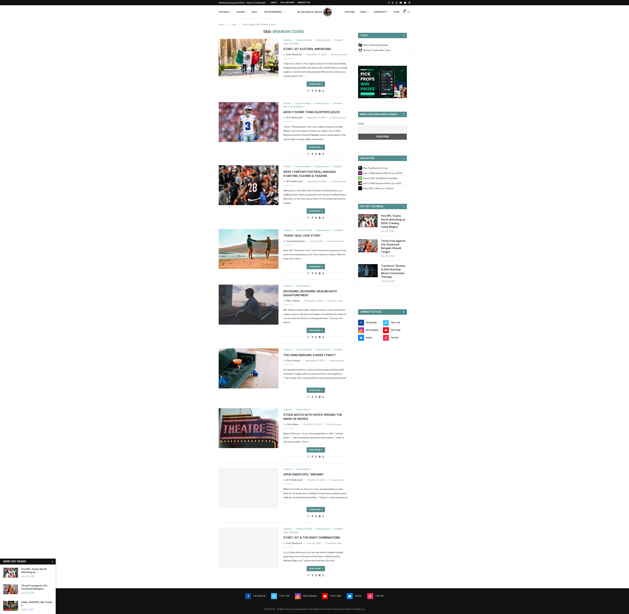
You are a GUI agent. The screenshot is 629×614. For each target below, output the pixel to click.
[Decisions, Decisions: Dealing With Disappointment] (248, 305)
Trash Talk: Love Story (302, 235)
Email (360, 123)
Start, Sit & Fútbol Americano (307, 49)
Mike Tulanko (293, 300)
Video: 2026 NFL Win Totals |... (36, 604)
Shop (397, 12)
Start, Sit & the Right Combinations (311, 537)
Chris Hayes (292, 424)
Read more (315, 84)
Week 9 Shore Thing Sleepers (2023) (311, 112)
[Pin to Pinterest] (320, 90)
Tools (363, 12)
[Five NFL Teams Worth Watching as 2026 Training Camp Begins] (368, 220)
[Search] (408, 12)
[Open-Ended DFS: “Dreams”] (248, 488)
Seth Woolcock (294, 54)
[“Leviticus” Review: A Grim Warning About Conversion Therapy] (368, 270)
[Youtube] (401, 2)
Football (224, 12)
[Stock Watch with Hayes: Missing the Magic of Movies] (248, 428)
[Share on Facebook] (312, 90)
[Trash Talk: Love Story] (248, 249)
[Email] (405, 2)
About (274, 2)
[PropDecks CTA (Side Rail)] (382, 67)
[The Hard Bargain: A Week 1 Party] (248, 368)
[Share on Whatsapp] (323, 90)
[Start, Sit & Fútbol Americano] (248, 59)
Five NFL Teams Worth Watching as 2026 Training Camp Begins (393, 221)
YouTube (350, 12)
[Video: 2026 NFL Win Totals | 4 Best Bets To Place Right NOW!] (10, 606)
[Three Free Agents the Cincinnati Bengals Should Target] (368, 245)
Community (380, 12)
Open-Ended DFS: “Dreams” (303, 474)
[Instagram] (397, 2)
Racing (241, 12)
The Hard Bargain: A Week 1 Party (309, 355)
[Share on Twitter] (316, 90)
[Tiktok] (409, 2)
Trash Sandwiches (295, 241)
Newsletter (304, 2)
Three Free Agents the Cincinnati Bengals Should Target (393, 246)
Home (221, 24)
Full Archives (288, 2)
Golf (254, 12)
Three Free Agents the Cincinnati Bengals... (34, 587)
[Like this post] (308, 90)
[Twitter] (392, 2)
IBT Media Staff (294, 117)
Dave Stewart (293, 360)
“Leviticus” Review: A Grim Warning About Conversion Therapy (393, 271)
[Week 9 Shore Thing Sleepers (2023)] (248, 122)
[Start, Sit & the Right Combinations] (248, 548)
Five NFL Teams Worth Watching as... (34, 571)
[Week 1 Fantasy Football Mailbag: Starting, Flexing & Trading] (248, 185)
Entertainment (273, 12)
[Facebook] (388, 2)
